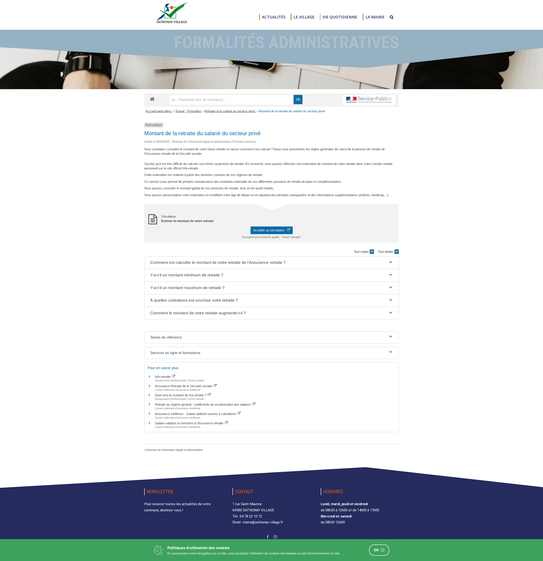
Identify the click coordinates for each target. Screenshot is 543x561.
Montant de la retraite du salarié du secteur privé (292, 111)
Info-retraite (163, 376)
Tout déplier (386, 251)
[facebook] (267, 537)
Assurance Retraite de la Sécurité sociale (184, 386)
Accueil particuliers (159, 111)
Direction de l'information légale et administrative (175, 450)
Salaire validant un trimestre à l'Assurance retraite (189, 423)
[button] (391, 17)
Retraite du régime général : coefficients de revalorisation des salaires (203, 404)
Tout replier (362, 251)
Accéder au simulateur (270, 230)
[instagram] (275, 537)
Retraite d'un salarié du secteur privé (230, 111)
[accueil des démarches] (152, 99)
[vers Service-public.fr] (369, 100)
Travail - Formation (188, 111)
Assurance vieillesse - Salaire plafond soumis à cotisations (196, 414)
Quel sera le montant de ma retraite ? (181, 395)
